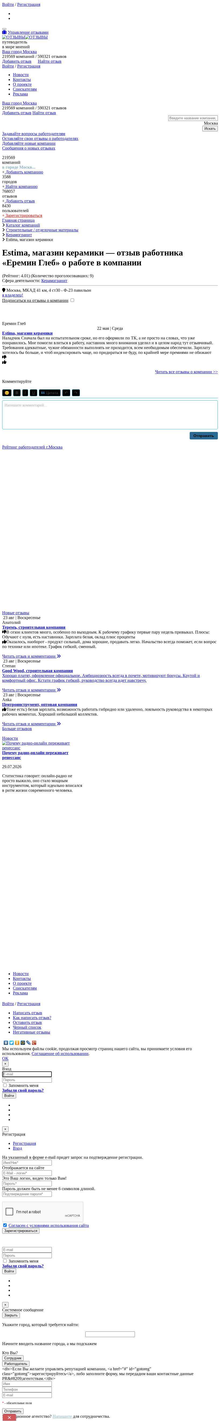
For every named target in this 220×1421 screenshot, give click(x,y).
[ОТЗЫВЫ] (25, 37)
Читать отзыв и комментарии (29, 656)
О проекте (22, 84)
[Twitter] (11, 1042)
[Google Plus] (34, 1042)
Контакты (22, 79)
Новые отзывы (15, 612)
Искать (210, 129)
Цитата (51, 393)
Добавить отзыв (20, 201)
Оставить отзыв (27, 1022)
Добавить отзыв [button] (16, 61)
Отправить (203, 436)
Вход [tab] (17, 1148)
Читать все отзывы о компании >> (186, 371)
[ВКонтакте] (6, 1042)
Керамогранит (54, 280)
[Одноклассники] (17, 1042)
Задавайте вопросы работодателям (33, 133)
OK (5, 1058)
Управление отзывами (28, 32)
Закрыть (11, 1315)
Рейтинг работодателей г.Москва (32, 447)
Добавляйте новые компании (29, 143)
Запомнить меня (23, 1085)
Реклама (20, 94)
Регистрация (28, 4)
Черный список (27, 1027)
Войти (8, 4)
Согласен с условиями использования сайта (49, 1225)
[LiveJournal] (28, 1042)
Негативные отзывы (31, 1032)
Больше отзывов (17, 728)
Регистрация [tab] (24, 1143)
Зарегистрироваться (23, 215)
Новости (21, 74)
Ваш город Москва (19, 51)
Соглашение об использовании (60, 1053)
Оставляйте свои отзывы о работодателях (40, 138)
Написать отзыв (27, 1013)
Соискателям (25, 89)
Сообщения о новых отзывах (28, 148)
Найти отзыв (49, 61)
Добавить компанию (24, 172)
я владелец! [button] (12, 295)
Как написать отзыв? (32, 1017)
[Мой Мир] (23, 1042)
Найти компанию (21, 186)
